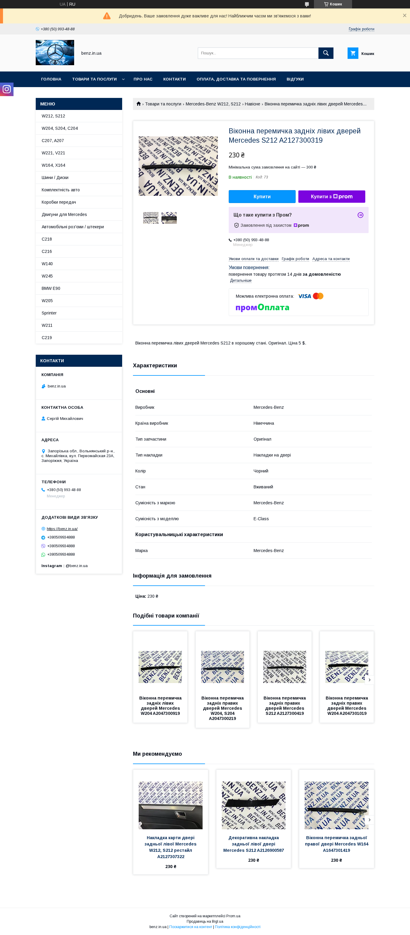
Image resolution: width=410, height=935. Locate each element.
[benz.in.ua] (55, 63)
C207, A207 (53, 140)
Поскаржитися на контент (190, 927)
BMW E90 (51, 288)
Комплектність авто (61, 189)
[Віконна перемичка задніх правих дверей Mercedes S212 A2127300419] (285, 661)
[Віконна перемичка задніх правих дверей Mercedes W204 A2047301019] (347, 661)
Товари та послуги (94, 79)
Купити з (321, 196)
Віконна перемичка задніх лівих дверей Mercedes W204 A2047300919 (161, 706)
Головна (51, 79)
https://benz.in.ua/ (62, 529)
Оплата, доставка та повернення (236, 79)
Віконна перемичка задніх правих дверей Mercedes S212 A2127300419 (285, 706)
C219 (47, 337)
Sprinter (49, 313)
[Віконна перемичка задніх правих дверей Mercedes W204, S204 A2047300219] (223, 661)
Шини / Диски (55, 177)
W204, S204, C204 (60, 128)
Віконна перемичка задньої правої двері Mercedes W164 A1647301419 (337, 844)
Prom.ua (233, 916)
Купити (262, 196)
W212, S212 (53, 116)
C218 (47, 239)
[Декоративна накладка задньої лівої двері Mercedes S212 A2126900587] (253, 800)
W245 (47, 276)
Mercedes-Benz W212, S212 (213, 104)
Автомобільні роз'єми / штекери (73, 226)
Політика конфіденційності (238, 927)
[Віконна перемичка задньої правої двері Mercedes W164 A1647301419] (336, 800)
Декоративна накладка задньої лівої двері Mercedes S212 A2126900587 (253, 844)
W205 (47, 300)
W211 (47, 325)
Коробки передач (59, 202)
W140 (47, 263)
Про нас (143, 79)
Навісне (252, 104)
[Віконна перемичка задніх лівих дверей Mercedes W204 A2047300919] (160, 661)
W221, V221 (53, 152)
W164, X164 (53, 165)
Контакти (174, 79)
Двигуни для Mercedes (64, 214)
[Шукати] (325, 53)
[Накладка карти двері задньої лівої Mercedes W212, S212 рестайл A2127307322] (170, 800)
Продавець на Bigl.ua (205, 921)
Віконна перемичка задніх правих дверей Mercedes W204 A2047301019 (347, 706)
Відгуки (295, 79)
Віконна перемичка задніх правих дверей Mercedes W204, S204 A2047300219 (223, 708)
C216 (47, 251)
